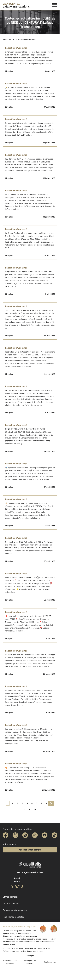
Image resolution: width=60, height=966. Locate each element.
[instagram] (25, 835)
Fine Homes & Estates (13, 916)
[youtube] (44, 835)
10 (35, 809)
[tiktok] (54, 835)
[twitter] (15, 835)
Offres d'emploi (10, 896)
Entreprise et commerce (15, 910)
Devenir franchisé (11, 903)
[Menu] (54, 4)
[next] (51, 803)
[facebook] (5, 835)
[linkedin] (35, 835)
